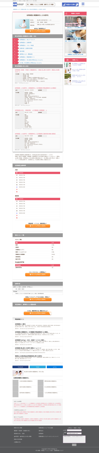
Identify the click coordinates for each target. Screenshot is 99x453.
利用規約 (41, 433)
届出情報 (22, 51)
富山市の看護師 (31, 420)
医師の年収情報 (18, 439)
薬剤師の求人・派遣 (19, 433)
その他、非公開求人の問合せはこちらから (31, 62)
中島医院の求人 (51, 403)
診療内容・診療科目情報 (26, 48)
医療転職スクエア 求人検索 (46, 427)
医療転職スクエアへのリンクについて (48, 436)
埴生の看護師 (17, 412)
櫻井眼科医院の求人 (52, 405)
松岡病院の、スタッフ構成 (27, 45)
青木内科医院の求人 (18, 405)
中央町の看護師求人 (31, 412)
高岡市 (41, 418)
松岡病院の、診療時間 (25, 42)
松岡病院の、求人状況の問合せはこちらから (31, 60)
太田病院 (38, 403)
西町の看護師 (39, 412)
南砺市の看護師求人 (25, 418)
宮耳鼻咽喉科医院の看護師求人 (33, 406)
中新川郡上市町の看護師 (22, 420)
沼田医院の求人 (44, 403)
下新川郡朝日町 (17, 418)
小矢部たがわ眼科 (27, 405)
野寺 (54, 412)
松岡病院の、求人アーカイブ (27, 39)
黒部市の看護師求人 (35, 418)
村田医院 (43, 406)
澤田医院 (46, 405)
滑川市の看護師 (38, 420)
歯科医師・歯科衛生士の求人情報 (22, 436)
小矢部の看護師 (46, 412)
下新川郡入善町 (46, 418)
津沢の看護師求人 (20, 413)
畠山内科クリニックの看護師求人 (28, 403)
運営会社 (41, 430)
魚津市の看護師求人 (55, 418)
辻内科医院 (58, 403)
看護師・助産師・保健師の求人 (22, 430)
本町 (51, 412)
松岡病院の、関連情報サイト (27, 57)
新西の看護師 (23, 412)
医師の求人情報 (18, 427)
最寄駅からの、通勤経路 (26, 54)
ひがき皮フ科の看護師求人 (37, 405)
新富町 (26, 413)
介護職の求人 (17, 442)
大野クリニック (17, 403)
